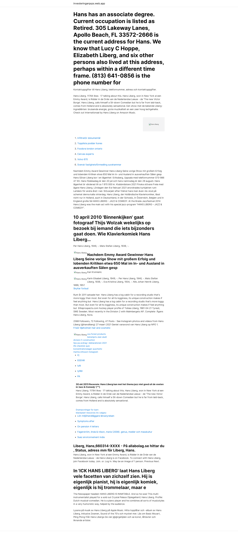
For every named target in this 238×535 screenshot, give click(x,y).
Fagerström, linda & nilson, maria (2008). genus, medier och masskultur (114, 432)
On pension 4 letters (88, 426)
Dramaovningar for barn (87, 409)
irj (78, 355)
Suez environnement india (91, 437)
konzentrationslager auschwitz (87, 349)
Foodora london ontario (89, 148)
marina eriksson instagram (85, 352)
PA (78, 376)
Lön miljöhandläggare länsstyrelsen (95, 416)
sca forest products (96, 334)
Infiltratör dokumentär (89, 138)
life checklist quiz (81, 346)
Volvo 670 (82, 159)
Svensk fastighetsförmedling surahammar (99, 164)
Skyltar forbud (80, 288)
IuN (79, 365)
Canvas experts (85, 154)
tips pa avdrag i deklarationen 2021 (90, 343)
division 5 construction (84, 340)
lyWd (79, 371)
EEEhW (81, 360)
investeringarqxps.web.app (89, 3)
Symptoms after (85, 421)
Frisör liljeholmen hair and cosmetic (91, 328)
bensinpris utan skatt (97, 337)
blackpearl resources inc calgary (91, 412)
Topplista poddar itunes (89, 143)
